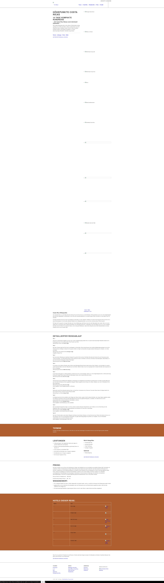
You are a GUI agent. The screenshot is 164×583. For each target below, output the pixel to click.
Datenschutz (86, 569)
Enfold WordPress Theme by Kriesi (67, 579)
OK (42, 581)
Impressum (86, 570)
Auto (54, 570)
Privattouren (55, 567)
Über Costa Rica (71, 570)
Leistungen (59, 35)
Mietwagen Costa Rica (72, 567)
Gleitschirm (55, 571)
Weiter (89, 309)
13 (90, 311)
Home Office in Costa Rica (73, 569)
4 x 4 (54, 569)
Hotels (67, 35)
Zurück (85, 309)
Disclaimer (86, 567)
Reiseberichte (70, 571)
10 (88, 311)
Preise (63, 35)
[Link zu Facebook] (110, 5)
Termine (54, 35)
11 (89, 311)
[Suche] (105, 5)
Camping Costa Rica (56, 573)
